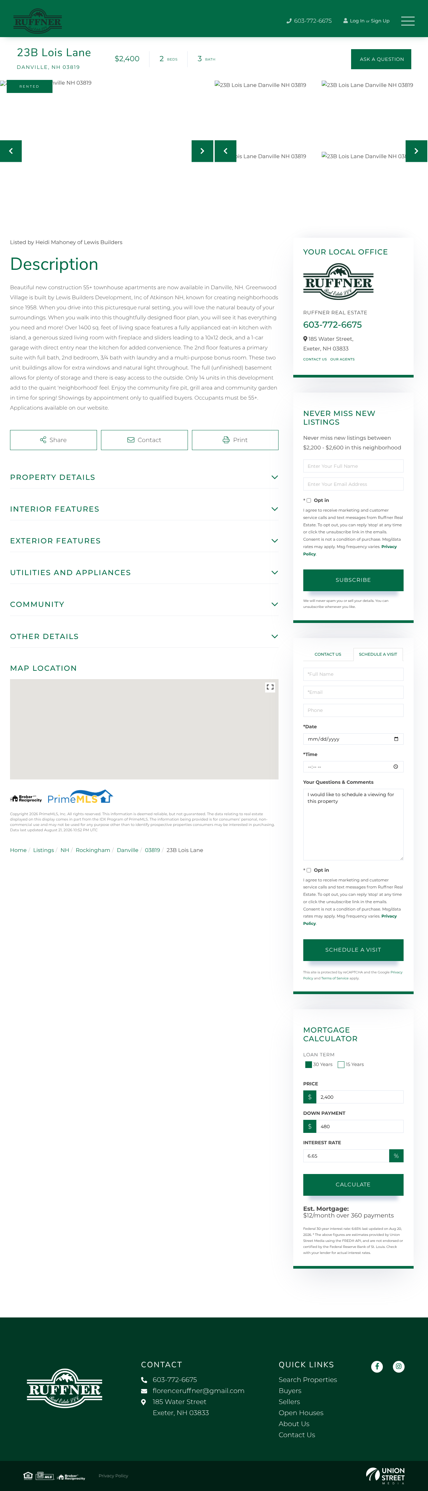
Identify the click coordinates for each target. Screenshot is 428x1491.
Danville (127, 850)
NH (65, 850)
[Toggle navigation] (408, 21)
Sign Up (380, 21)
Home (18, 850)
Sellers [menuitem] (289, 1402)
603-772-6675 (312, 21)
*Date (310, 727)
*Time (310, 754)
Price (310, 1084)
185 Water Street (181, 1407)
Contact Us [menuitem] (297, 1435)
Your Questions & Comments (338, 782)
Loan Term (319, 1055)
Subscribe (353, 580)
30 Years (323, 1064)
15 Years (355, 1064)
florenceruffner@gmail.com (199, 1391)
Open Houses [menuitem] (301, 1413)
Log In (357, 21)
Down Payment (324, 1113)
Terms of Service (335, 978)
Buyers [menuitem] (290, 1391)
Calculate (353, 1184)
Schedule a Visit (378, 654)
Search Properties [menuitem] (308, 1380)
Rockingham (93, 850)
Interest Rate (322, 1143)
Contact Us (315, 359)
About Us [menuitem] (294, 1424)
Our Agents (342, 359)
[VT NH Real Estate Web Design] (385, 1476)
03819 (152, 850)
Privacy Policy (113, 1476)
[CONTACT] (381, 59)
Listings (43, 850)
